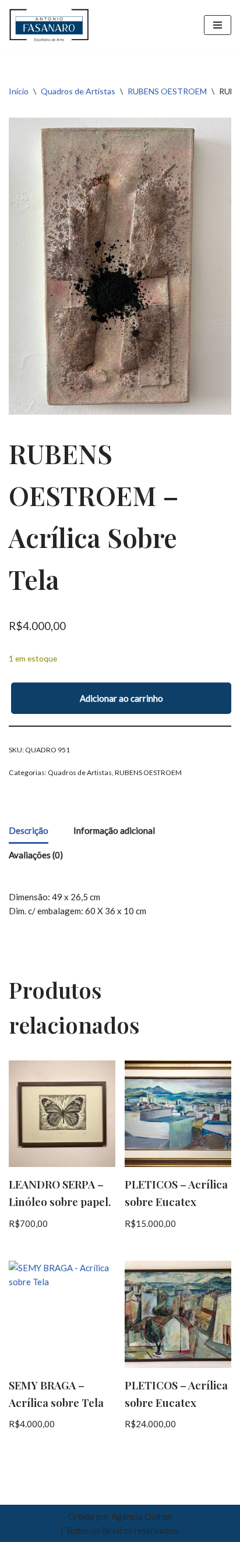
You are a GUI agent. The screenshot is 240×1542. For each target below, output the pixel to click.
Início (19, 91)
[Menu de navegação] (217, 25)
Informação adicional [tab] (114, 830)
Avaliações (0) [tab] (36, 855)
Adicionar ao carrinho (121, 698)
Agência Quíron (141, 1516)
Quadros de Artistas (78, 91)
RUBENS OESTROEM (167, 91)
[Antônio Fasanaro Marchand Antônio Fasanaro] (49, 25)
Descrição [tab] (28, 830)
